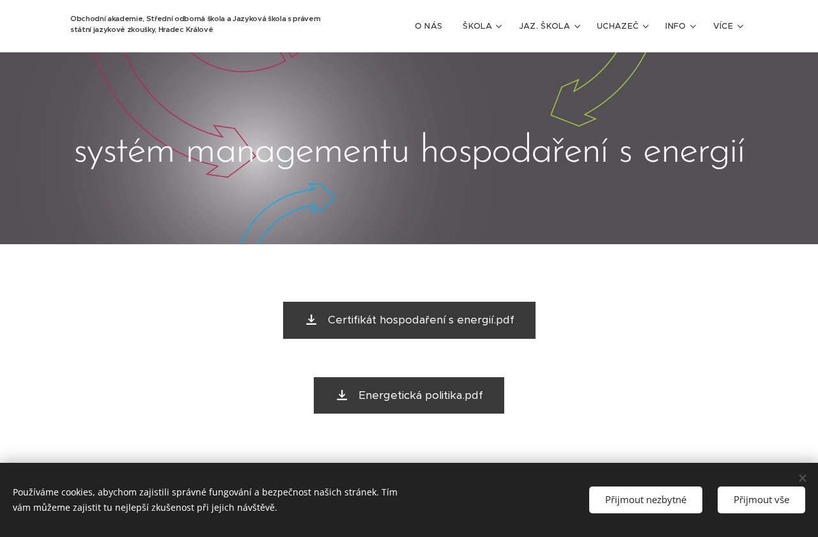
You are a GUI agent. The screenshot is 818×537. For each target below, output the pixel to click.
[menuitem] (432, 26)
